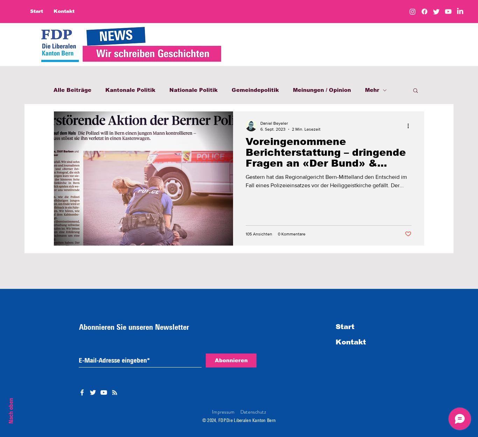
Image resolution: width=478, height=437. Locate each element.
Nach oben (10, 411)
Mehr (372, 90)
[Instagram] (412, 11)
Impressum (223, 411)
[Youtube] (448, 11)
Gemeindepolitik (255, 90)
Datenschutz (253, 411)
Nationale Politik (193, 90)
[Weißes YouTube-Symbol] (104, 392)
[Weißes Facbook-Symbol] (82, 392)
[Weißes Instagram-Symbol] (115, 392)
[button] (415, 91)
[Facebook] (424, 11)
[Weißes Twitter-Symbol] (93, 392)
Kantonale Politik (130, 90)
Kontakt (351, 342)
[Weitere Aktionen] (410, 126)
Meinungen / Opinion (322, 90)
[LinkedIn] (460, 11)
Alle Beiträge (72, 90)
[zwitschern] (436, 11)
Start (345, 326)
